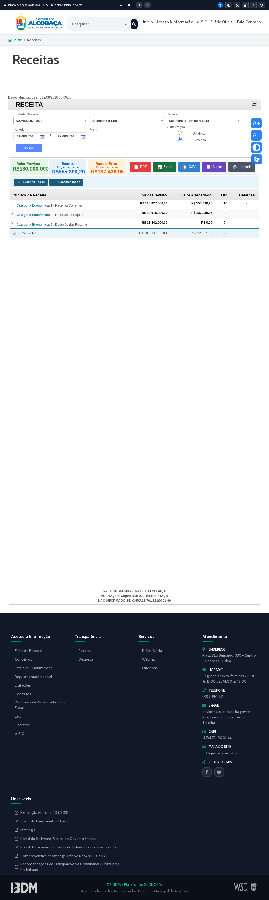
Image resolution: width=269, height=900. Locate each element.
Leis (18, 716)
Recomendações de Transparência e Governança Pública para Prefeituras (69, 867)
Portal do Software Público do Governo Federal (58, 838)
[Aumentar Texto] (245, 5)
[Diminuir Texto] (253, 5)
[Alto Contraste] (228, 5)
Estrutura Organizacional (34, 668)
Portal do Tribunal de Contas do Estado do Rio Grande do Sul (69, 847)
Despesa (86, 659)
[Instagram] (219, 772)
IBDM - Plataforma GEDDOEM (136, 884)
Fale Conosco (249, 22)
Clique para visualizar (222, 753)
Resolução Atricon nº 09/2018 (44, 812)
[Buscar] (134, 24)
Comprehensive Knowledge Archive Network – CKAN (62, 855)
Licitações (23, 685)
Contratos (23, 694)
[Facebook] (207, 772)
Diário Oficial (222, 22)
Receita (85, 650)
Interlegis (27, 829)
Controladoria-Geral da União (44, 821)
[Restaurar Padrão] (261, 5)
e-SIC (202, 22)
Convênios (23, 659)
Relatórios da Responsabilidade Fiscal (40, 705)
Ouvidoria (150, 668)
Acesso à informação (175, 22)
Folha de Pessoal (28, 650)
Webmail (149, 659)
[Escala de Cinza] (237, 5)
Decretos (22, 725)
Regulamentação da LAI (33, 676)
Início (148, 22)
